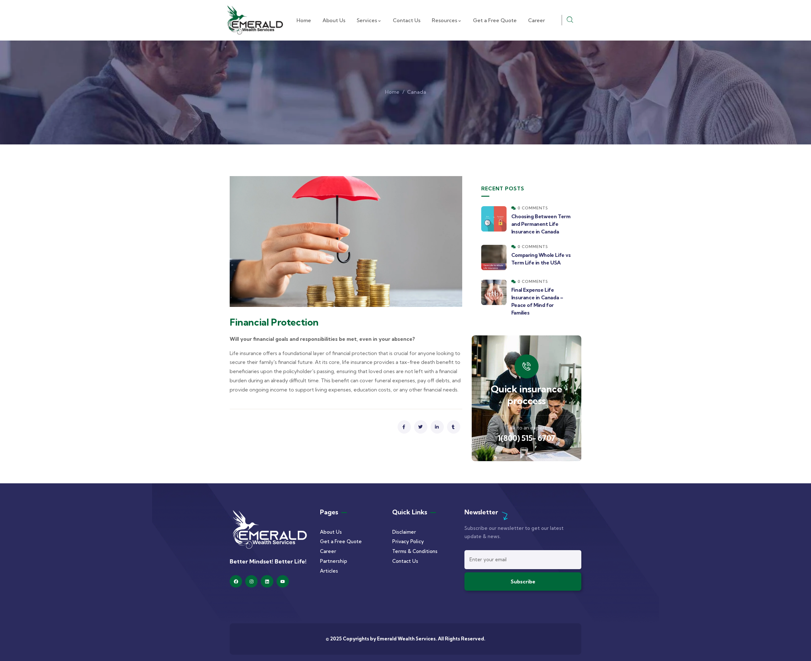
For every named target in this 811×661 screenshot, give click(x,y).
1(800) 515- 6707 (526, 438)
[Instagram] (251, 581)
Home (392, 92)
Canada (416, 92)
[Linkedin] (267, 581)
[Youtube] (283, 581)
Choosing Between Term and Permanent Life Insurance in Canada (541, 224)
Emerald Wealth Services (406, 639)
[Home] (254, 20)
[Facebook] (236, 581)
